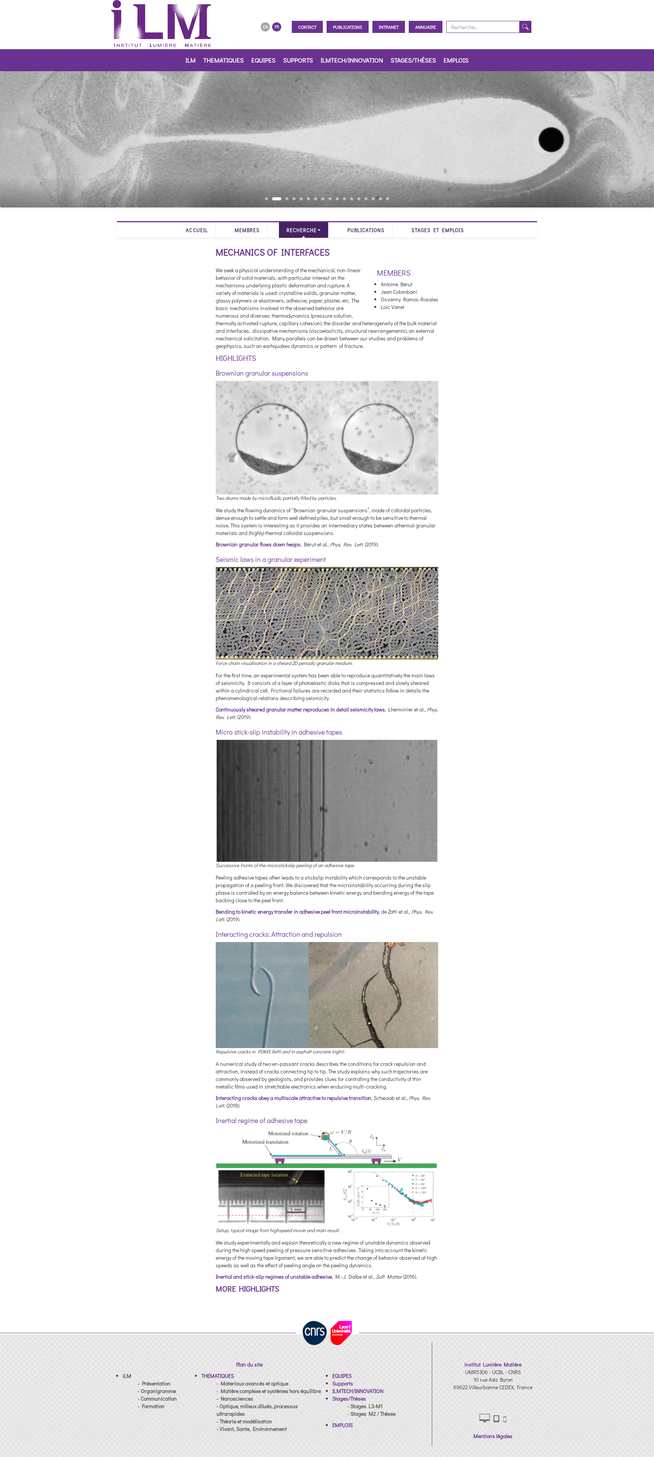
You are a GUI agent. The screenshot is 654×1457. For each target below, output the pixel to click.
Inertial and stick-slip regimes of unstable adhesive (274, 1276)
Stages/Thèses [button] (413, 60)
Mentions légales (492, 1436)
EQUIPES (263, 60)
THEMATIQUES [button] (223, 60)
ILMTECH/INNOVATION (352, 60)
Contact (307, 27)
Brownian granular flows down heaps (258, 544)
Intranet (389, 27)
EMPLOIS (456, 60)
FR (277, 27)
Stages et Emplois (437, 230)
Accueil (196, 230)
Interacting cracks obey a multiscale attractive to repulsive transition (293, 1097)
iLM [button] (190, 60)
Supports (298, 60)
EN (265, 27)
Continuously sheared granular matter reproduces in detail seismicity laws (300, 709)
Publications (347, 27)
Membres (247, 230)
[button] (127, 1375)
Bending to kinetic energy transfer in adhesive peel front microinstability (297, 911)
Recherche (302, 230)
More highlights (247, 1288)
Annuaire (425, 27)
